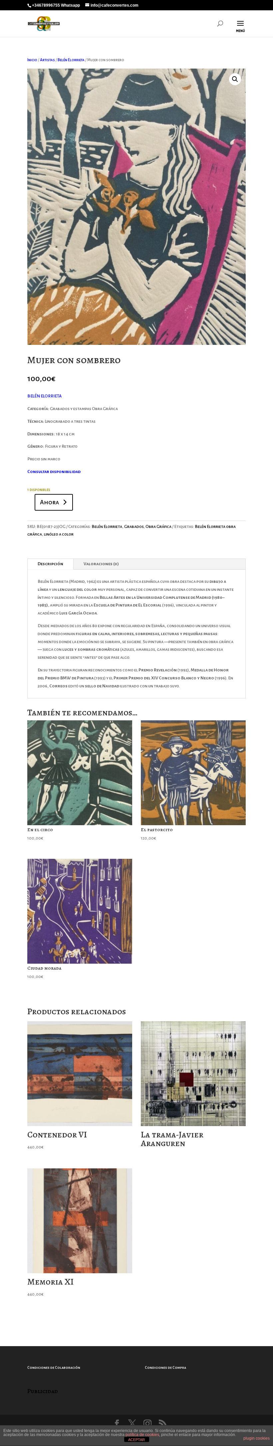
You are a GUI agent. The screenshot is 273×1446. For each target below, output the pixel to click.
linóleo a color (59, 534)
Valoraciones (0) (101, 564)
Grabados (133, 526)
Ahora (49, 502)
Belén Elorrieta (71, 60)
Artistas (47, 60)
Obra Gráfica (158, 526)
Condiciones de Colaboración (53, 1367)
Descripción (50, 564)
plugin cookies (256, 1438)
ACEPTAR (136, 1440)
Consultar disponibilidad (54, 471)
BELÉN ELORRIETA (44, 396)
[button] (235, 79)
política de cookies (142, 1434)
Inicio (32, 60)
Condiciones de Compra (165, 1367)
